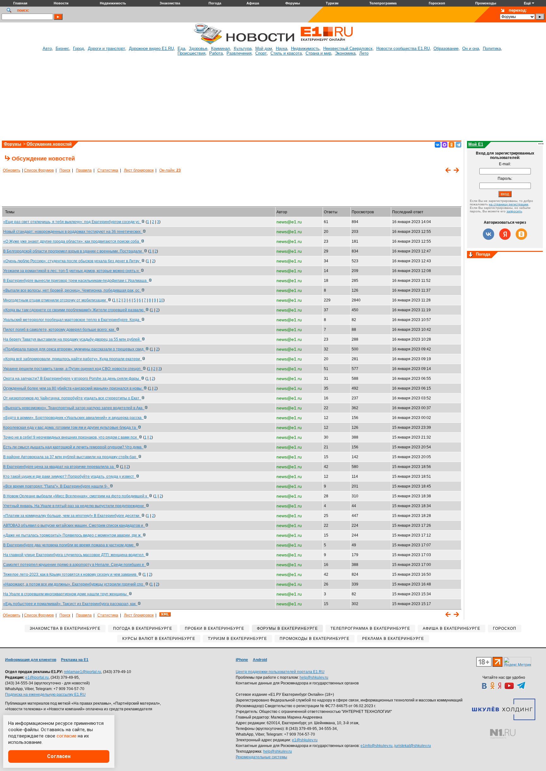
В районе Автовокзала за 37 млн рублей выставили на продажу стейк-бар (70, 457)
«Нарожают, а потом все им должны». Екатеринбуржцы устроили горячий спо (74, 584)
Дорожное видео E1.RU (151, 48)
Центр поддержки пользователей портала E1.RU (280, 672)
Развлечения (239, 53)
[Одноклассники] (451, 145)
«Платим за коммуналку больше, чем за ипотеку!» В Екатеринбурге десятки (72, 515)
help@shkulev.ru (314, 677)
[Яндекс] (505, 234)
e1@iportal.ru (37, 677)
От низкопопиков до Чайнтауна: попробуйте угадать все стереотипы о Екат (72, 398)
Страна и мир (318, 53)
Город (78, 48)
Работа (216, 53)
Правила (84, 170)
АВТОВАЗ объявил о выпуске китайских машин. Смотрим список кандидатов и (74, 525)
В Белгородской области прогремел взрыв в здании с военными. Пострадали (73, 251)
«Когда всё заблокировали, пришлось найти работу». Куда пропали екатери (72, 359)
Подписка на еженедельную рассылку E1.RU (45, 694)
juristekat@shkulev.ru (412, 746)
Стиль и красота (286, 53)
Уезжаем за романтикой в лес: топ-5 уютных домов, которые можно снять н (72, 271)
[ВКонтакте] (437, 145)
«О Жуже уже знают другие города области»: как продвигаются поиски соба (72, 241)
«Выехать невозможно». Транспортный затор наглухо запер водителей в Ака (73, 408)
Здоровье (198, 48)
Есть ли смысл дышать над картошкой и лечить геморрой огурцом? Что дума (73, 447)
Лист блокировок (139, 170)
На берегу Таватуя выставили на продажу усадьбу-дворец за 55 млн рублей (72, 339)
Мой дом (263, 48)
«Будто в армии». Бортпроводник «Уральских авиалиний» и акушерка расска (73, 418)
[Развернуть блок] (471, 255)
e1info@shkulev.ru (376, 746)
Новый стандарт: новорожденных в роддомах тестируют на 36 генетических (73, 231)
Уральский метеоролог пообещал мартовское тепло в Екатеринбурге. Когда (72, 320)
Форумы (12, 144)
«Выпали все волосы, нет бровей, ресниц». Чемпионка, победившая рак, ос (72, 290)
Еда (181, 48)
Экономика (345, 53)
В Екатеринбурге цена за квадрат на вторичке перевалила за (59, 466)
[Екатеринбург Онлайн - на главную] (327, 43)
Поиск (64, 170)
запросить (514, 211)
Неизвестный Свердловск (348, 48)
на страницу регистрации (508, 204)
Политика (492, 48)
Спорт (261, 53)
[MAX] (444, 145)
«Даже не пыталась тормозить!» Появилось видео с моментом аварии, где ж (73, 535)
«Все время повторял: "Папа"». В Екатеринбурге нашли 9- (56, 486)
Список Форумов (39, 170)
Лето (363, 53)
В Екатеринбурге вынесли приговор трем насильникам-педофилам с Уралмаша (76, 280)
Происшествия (191, 53)
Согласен (58, 756)
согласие (66, 736)
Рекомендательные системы (261, 757)
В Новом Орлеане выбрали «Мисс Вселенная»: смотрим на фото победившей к (76, 496)
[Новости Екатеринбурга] (208, 43)
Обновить (11, 170)
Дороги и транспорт (106, 48)
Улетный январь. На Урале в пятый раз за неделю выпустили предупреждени (74, 506)
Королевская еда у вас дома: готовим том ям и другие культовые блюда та (70, 427)
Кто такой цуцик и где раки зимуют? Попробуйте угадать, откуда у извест (69, 476)
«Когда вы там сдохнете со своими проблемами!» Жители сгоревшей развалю (74, 310)
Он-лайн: (170, 170)
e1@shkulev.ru (305, 740)
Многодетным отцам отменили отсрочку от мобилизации (55, 300)
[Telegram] (458, 145)
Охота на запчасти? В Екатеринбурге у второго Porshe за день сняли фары (72, 378)
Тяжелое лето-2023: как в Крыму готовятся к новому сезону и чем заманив (70, 574)
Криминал (220, 48)
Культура (243, 48)
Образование (446, 48)
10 (161, 300)
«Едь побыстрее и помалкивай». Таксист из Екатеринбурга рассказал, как (70, 604)
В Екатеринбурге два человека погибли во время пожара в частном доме (69, 545)
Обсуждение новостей (49, 144)
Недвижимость (305, 48)
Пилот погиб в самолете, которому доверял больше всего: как (59, 329)
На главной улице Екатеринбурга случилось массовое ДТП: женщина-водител (74, 555)
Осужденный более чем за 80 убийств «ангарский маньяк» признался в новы (73, 388)
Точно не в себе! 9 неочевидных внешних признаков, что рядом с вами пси (71, 437)
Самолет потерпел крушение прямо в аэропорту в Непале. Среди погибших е (74, 564)
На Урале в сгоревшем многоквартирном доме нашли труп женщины (66, 594)
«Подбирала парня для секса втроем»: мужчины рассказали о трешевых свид (74, 349)
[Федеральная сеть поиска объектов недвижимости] (502, 734)
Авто (47, 48)
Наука (281, 48)
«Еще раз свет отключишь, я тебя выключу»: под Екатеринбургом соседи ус (72, 222)
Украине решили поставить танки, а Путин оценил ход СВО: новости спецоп (73, 369)
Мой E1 (475, 144)
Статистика (107, 170)
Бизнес (62, 48)
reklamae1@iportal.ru (82, 672)
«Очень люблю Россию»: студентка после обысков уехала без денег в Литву (72, 261)
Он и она (470, 48)
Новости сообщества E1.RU (403, 48)
